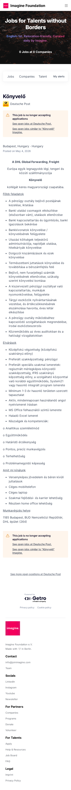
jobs (10, 76)
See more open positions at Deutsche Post (35, 574)
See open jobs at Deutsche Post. (32, 123)
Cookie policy (44, 607)
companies (27, 76)
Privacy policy (27, 607)
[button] (5, 5)
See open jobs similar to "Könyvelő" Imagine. (33, 130)
